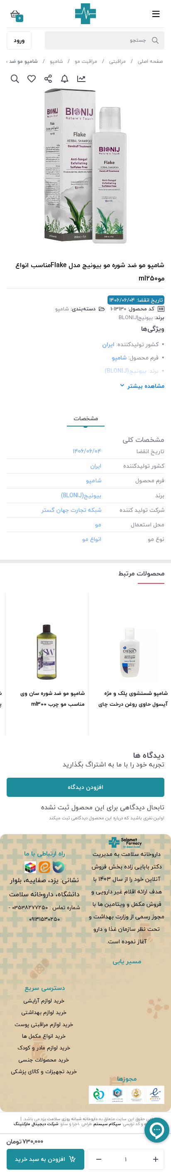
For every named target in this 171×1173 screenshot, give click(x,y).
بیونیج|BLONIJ (136, 317)
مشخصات (85, 418)
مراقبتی (117, 61)
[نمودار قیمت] (81, 78)
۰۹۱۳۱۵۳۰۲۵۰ (44, 919)
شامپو (56, 61)
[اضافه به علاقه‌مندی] (31, 78)
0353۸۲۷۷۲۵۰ (30, 907)
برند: (153, 371)
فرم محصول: (143, 357)
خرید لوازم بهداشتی (43, 1012)
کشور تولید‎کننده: (137, 344)
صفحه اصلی (150, 61)
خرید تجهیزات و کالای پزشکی (44, 1071)
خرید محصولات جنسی (43, 1059)
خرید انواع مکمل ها (44, 1036)
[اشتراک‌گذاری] (48, 78)
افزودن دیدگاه (85, 787)
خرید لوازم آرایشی (43, 1000)
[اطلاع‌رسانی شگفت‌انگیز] (64, 78)
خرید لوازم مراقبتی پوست (44, 1024)
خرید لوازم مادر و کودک (43, 1047)
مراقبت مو (86, 61)
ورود (19, 40)
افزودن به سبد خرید (41, 1159)
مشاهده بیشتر (145, 386)
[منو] (156, 13)
